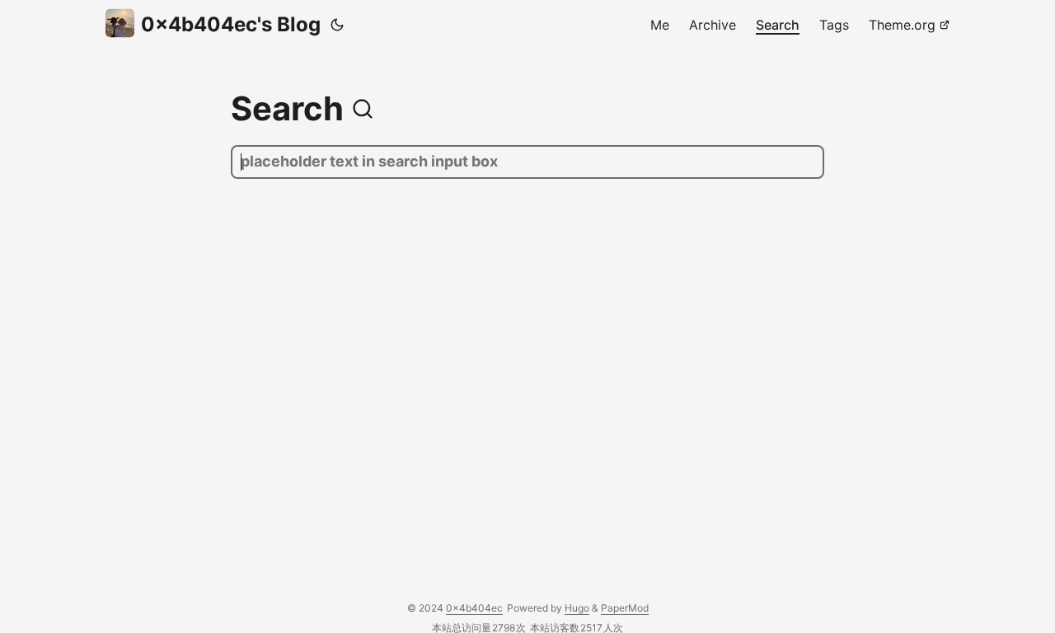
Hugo (577, 608)
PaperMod (625, 608)
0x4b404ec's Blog (231, 24)
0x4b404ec (474, 608)
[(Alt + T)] (337, 24)
